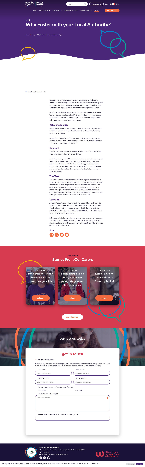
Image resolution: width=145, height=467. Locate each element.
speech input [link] (107, 397)
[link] (85, 4)
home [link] (34, 10)
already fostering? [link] (86, 10)
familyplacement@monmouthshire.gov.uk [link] (54, 454)
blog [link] (96, 10)
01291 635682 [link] (45, 452)
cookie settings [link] (130, 464)
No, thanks (80, 390)
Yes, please (42, 390)
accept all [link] (139, 464)
